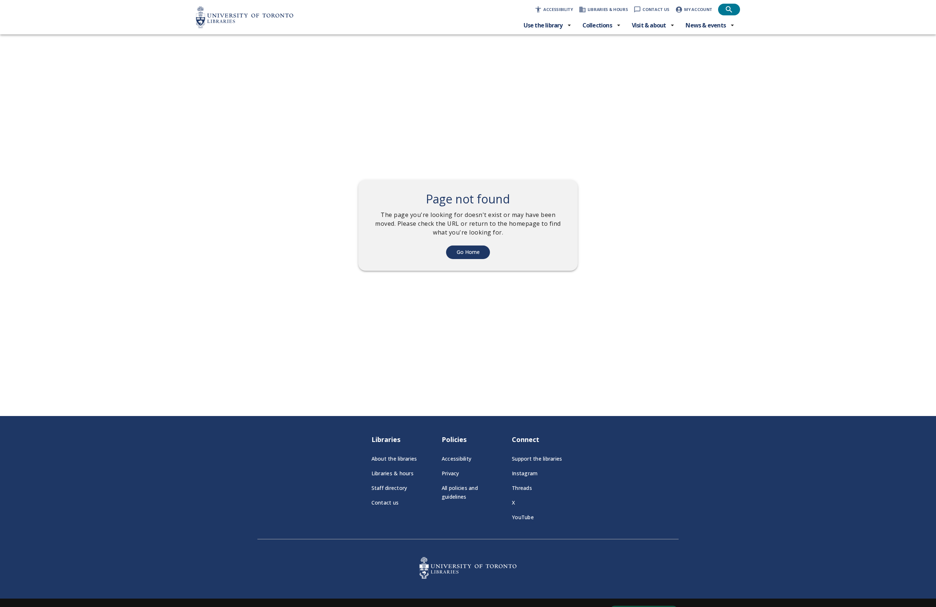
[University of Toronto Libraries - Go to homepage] (468, 577)
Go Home (468, 251)
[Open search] (729, 9)
